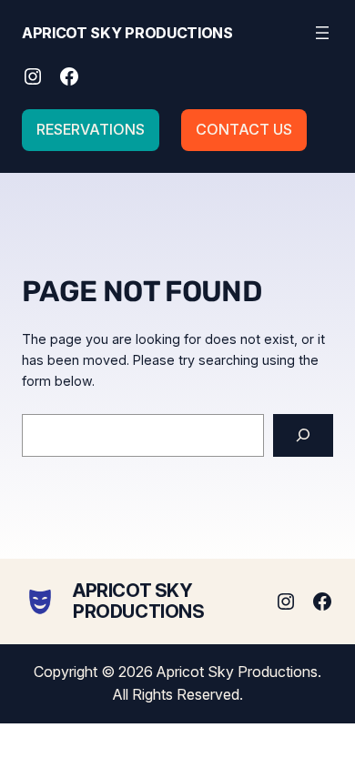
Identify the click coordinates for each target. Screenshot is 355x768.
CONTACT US (244, 129)
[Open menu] (322, 33)
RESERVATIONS (90, 129)
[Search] (303, 435)
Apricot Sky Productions (127, 33)
